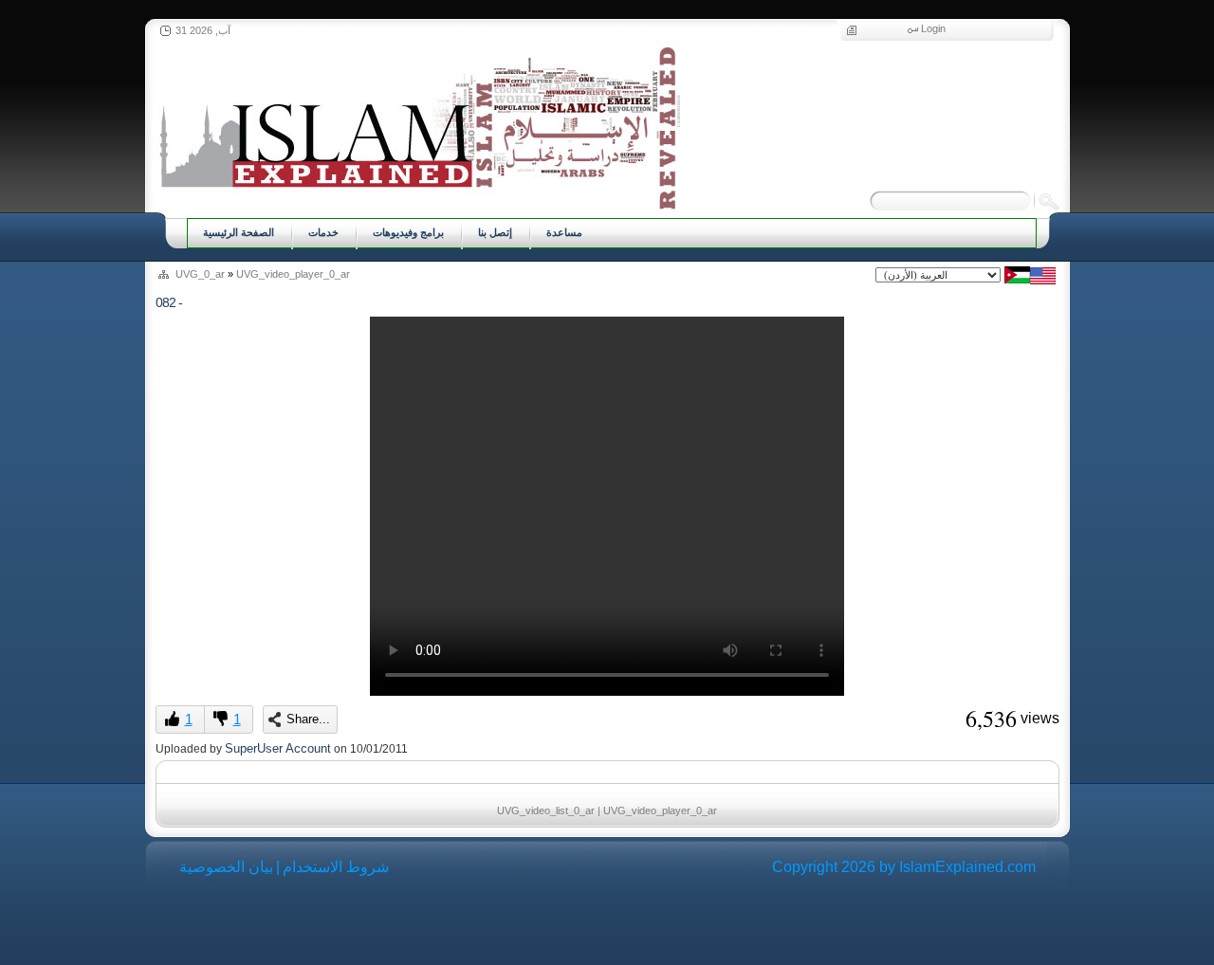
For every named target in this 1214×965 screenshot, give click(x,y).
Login (933, 28)
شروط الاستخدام (336, 867)
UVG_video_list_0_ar (546, 810)
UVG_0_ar (200, 274)
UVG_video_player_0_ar (293, 274)
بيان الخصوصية (226, 867)
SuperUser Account (278, 748)
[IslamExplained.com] (418, 125)
